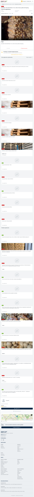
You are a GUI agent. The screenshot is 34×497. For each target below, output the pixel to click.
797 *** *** (18, 408)
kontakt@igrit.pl (3, 438)
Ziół (17, 474)
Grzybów (18, 473)
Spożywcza (19, 472)
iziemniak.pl (2, 455)
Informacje (19, 445)
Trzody (18, 461)
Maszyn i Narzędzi (3, 470)
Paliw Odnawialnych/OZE (4, 474)
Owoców (2, 466)
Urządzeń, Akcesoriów (4, 471)
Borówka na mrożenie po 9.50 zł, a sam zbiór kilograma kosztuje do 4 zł (11, 484)
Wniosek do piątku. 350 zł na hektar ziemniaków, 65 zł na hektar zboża (11, 487)
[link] (2, 4)
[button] (21, 1)
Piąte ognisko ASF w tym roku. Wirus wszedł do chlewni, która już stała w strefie (12, 491)
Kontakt (2, 445)
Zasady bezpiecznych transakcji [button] (16, 54)
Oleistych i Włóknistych (4, 461)
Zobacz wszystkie (28, 57)
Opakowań (2, 473)
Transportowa (19, 476)
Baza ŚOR (2, 446)
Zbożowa (2, 460)
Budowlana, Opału (20, 478)
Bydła (18, 460)
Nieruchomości (19, 477)
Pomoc (18, 447)
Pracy (18, 475)
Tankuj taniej (3, 447)
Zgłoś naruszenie (24, 48)
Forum (18, 446)
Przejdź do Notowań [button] (16, 427)
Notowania (2, 454)
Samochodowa (19, 470)
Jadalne (13, 4)
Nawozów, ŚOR (3, 472)
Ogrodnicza (2, 467)
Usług (18, 471)
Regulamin (19, 451)
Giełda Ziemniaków (9, 4)
